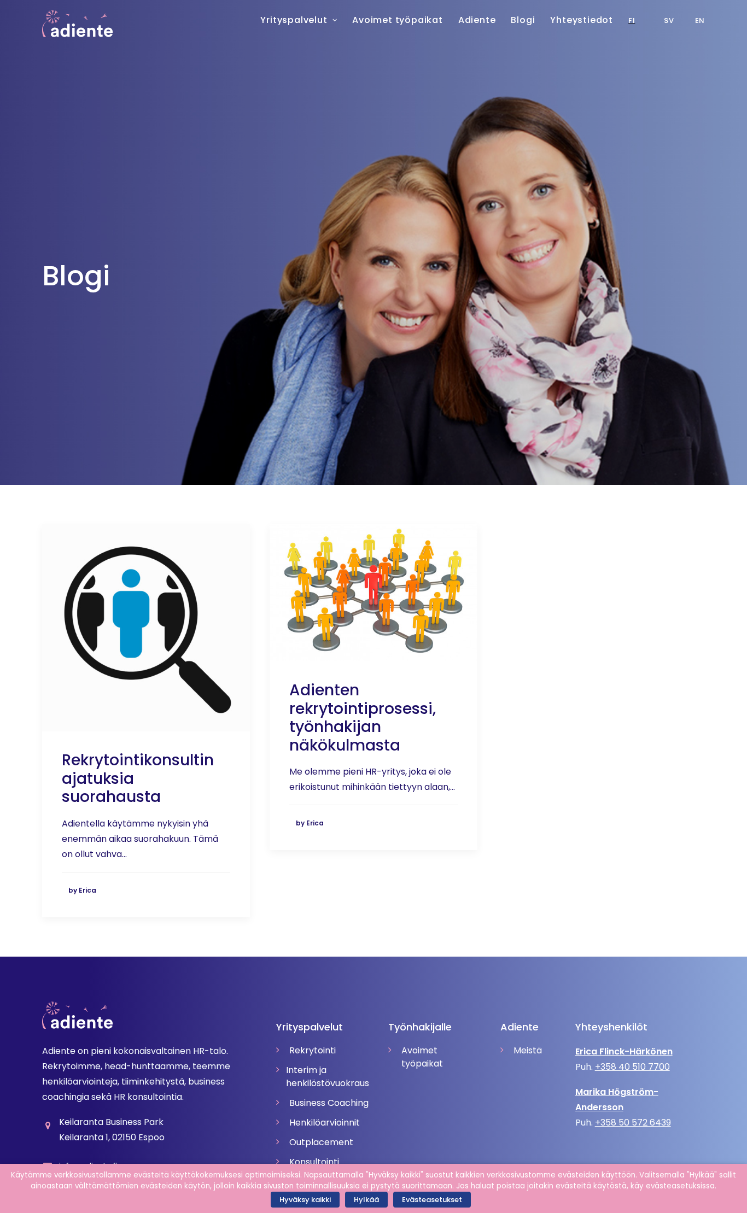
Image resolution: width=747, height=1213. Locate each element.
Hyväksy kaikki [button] (305, 1199)
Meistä (527, 1050)
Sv (669, 20)
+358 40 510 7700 (632, 1066)
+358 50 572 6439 (633, 1122)
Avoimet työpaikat (422, 1057)
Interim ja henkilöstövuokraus (327, 1076)
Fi (631, 20)
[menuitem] (671, 20)
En (700, 20)
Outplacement (321, 1142)
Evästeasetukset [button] (432, 1199)
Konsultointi (314, 1162)
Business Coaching (329, 1103)
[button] (146, 627)
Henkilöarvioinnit (324, 1122)
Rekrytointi (312, 1050)
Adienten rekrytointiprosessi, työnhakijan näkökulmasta (362, 717)
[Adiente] (77, 23)
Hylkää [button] (366, 1199)
